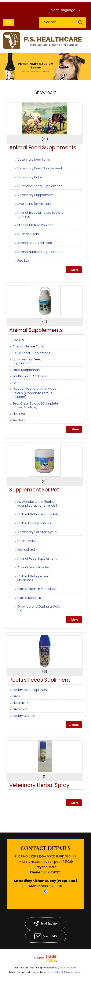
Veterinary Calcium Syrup (37, 532)
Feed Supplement (26, 369)
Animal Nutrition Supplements (40, 251)
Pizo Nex (18, 420)
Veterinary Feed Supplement (39, 168)
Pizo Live (18, 413)
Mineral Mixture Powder (35, 225)
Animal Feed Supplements (42, 147)
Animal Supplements (36, 330)
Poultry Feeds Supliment (39, 679)
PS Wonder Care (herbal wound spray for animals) (37, 503)
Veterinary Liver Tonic (33, 159)
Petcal (17, 382)
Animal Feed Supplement (37, 558)
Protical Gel (26, 549)
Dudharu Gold (28, 234)
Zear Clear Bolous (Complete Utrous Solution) (35, 405)
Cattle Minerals (29, 597)
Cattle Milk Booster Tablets (38, 514)
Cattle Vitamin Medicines (37, 588)
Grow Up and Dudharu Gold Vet (38, 608)
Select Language (62, 10)
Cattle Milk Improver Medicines (32, 578)
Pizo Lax (23, 260)
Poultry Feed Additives (29, 376)
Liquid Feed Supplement (31, 353)
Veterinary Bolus (30, 177)
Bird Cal (18, 340)
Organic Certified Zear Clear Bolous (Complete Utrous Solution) (34, 393)
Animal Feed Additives (34, 243)
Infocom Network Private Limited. (63, 972)
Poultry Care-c (23, 715)
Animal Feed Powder (33, 567)
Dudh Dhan (26, 541)
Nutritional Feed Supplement (39, 186)
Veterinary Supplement (35, 195)
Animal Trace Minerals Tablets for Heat (40, 214)
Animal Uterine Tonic (28, 346)
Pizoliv (16, 696)
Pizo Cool (19, 709)
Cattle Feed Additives (34, 523)
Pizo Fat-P (20, 702)
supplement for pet (34, 489)
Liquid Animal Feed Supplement (26, 361)
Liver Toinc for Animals (34, 203)
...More (74, 269)
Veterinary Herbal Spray (39, 785)
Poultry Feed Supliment (30, 689)
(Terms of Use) (67, 967)
